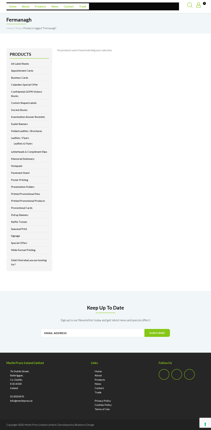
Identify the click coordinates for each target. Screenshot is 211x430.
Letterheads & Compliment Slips (29, 151)
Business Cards (19, 77)
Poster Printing (19, 179)
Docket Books (19, 109)
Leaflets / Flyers (20, 137)
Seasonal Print (19, 228)
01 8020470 (17, 396)
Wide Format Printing (23, 249)
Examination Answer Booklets (28, 116)
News (54, 6)
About (26, 6)
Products (40, 6)
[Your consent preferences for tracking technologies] (205, 424)
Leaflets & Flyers (23, 143)
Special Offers (19, 242)
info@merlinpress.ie (21, 400)
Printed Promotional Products (28, 200)
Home (12, 6)
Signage (15, 235)
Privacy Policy (103, 400)
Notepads (16, 165)
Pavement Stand (20, 172)
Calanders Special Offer (24, 84)
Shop (18, 28)
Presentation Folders (22, 186)
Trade (82, 6)
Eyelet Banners (19, 123)
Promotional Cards (21, 207)
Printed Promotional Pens (25, 193)
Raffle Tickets (19, 221)
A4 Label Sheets (20, 63)
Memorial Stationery (22, 158)
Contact (69, 6)
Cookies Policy (103, 404)
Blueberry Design (84, 424)
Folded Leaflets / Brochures (26, 130)
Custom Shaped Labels (24, 102)
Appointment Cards (22, 70)
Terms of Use (102, 409)
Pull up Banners (19, 214)
